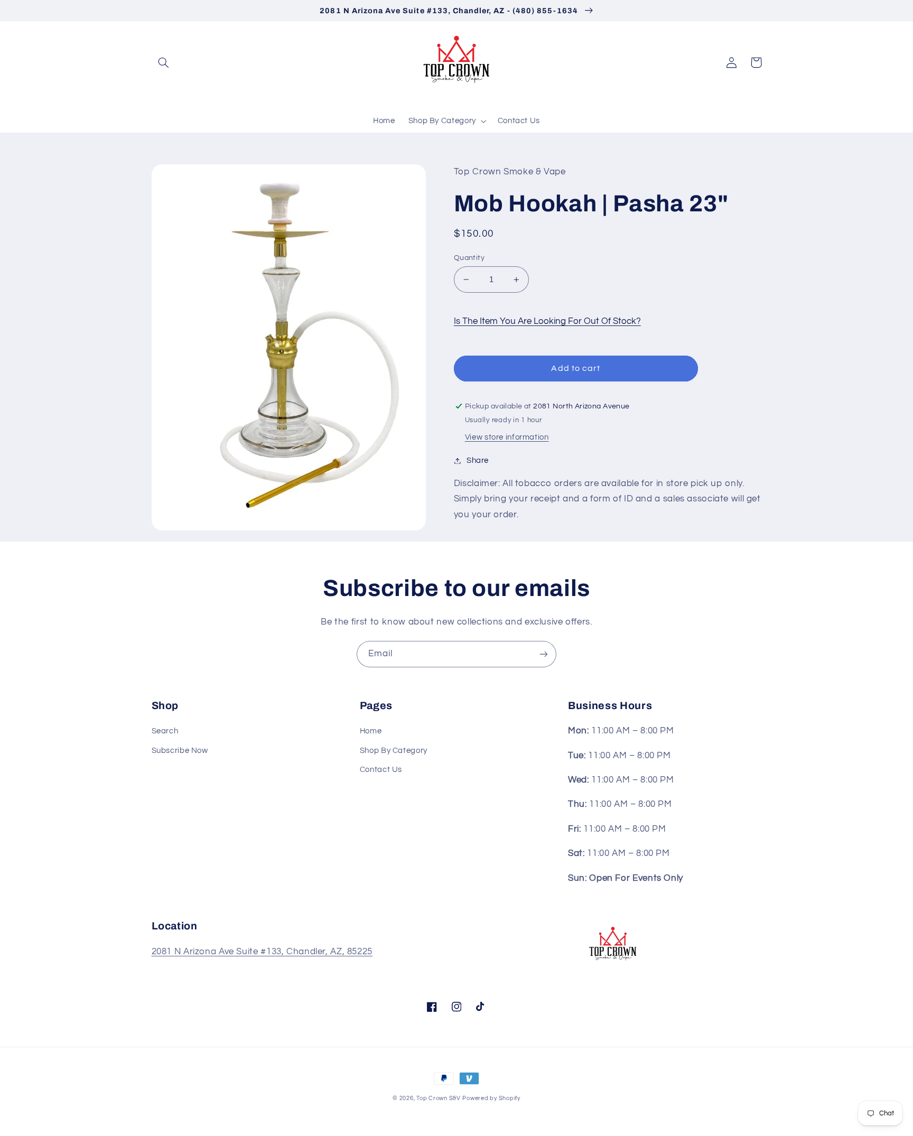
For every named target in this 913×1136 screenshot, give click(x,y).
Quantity (469, 258)
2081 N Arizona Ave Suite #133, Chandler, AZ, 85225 (262, 951)
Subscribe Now (180, 751)
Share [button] (478, 460)
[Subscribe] (544, 654)
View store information (507, 437)
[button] (164, 62)
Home (371, 731)
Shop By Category (393, 751)
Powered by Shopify (491, 1098)
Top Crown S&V (438, 1098)
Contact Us (381, 770)
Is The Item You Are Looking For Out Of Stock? (547, 321)
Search (165, 731)
